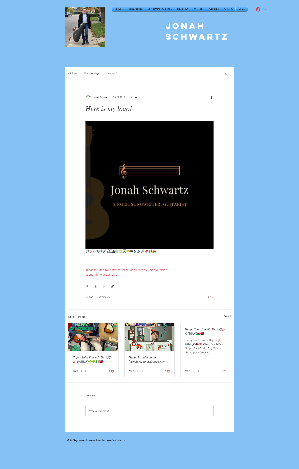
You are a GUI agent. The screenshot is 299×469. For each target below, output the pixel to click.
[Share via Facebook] (87, 286)
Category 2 (111, 73)
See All (227, 316)
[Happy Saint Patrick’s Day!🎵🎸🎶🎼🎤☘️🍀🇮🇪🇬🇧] (93, 337)
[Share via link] (112, 286)
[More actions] (211, 97)
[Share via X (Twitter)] (95, 286)
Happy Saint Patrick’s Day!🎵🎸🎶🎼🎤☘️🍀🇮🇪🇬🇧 (92, 359)
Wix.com (121, 440)
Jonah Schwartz (197, 31)
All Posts (72, 73)
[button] (226, 73)
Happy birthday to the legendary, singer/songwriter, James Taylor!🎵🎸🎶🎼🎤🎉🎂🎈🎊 (149, 359)
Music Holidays (91, 73)
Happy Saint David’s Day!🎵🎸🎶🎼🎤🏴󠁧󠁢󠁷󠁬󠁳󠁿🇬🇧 (205, 331)
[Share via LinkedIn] (104, 286)
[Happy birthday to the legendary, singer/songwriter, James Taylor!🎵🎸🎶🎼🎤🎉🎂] (150, 337)
